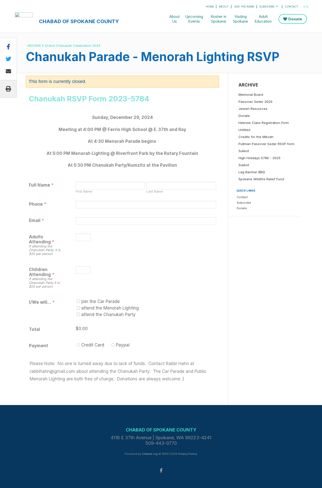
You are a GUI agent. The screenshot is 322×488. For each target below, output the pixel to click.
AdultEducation (263, 19)
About (223, 6)
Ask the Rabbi (244, 6)
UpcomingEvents (194, 19)
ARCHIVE (34, 45)
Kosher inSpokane (218, 19)
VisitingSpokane (240, 19)
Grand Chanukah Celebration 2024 (72, 45)
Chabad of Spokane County (79, 21)
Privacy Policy (187, 454)
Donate (295, 19)
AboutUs (174, 19)
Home (210, 6)
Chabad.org (150, 454)
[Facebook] (161, 470)
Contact (291, 6)
